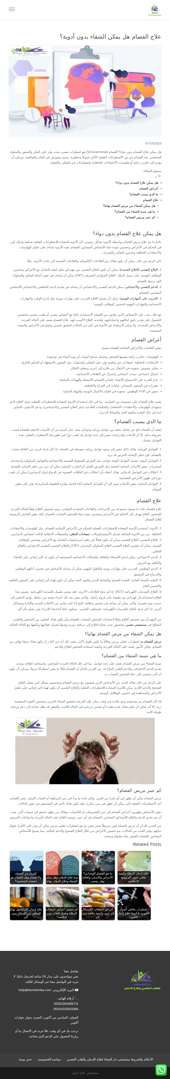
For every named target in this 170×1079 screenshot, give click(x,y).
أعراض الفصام (148, 188)
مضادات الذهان (79, 534)
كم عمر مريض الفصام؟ (140, 217)
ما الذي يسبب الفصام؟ (143, 194)
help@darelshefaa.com (35, 990)
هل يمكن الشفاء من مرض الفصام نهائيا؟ (129, 205)
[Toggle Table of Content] (158, 177)
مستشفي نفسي (136, 624)
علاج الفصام (150, 200)
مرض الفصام (152, 641)
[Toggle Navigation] (12, 10)
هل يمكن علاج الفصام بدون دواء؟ (137, 182)
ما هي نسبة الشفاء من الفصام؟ (135, 211)
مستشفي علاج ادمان (85, 1073)
